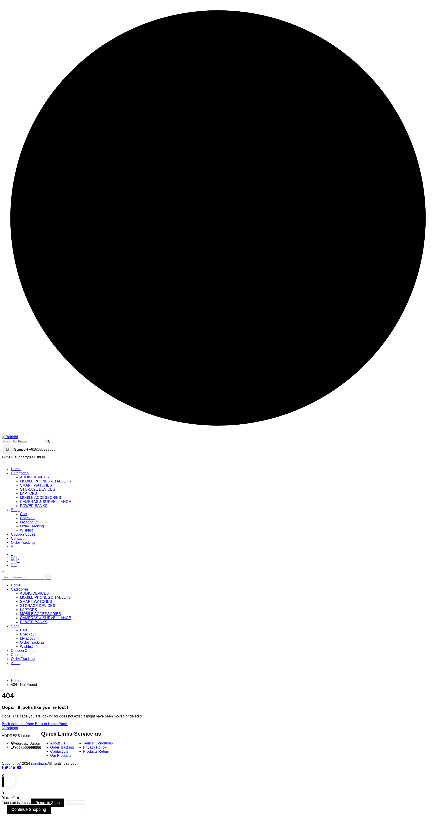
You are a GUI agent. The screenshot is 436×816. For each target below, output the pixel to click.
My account (29, 522)
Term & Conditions (98, 743)
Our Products (60, 755)
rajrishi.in (38, 763)
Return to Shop (47, 803)
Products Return (96, 751)
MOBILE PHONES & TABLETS (45, 481)
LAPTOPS (28, 493)
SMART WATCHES (36, 485)
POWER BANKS (33, 506)
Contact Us (59, 751)
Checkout (27, 518)
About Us (57, 743)
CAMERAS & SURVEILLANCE (45, 502)
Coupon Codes (23, 534)
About (15, 547)
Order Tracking (32, 526)
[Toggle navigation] (3, 462)
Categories (20, 473)
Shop (15, 510)
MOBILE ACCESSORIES (40, 497)
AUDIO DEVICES (34, 477)
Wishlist (26, 530)
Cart (23, 514)
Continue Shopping (28, 809)
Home (16, 469)
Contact (17, 538)
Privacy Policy (94, 747)
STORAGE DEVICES (37, 489)
